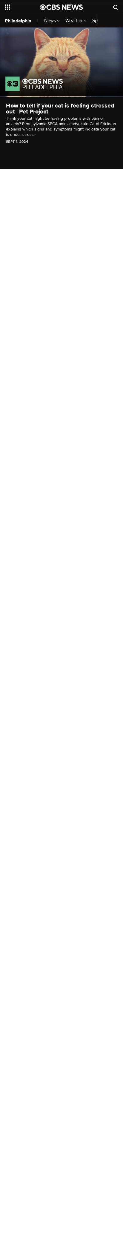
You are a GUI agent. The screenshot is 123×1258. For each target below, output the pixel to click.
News (50, 21)
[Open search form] (115, 7)
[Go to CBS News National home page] (61, 7)
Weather (74, 21)
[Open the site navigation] (22, 7)
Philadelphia (18, 21)
